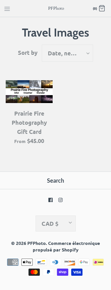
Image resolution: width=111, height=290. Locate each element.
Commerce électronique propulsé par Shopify (66, 246)
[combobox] (67, 53)
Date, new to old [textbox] (70, 53)
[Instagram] (60, 200)
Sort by (28, 52)
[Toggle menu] (7, 8)
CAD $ (50, 223)
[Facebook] (50, 200)
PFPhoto (36, 243)
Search (55, 180)
